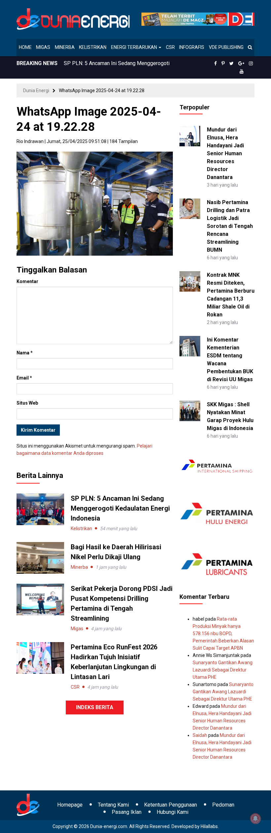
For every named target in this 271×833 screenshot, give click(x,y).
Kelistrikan (92, 47)
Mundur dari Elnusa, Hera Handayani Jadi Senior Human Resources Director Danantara (225, 153)
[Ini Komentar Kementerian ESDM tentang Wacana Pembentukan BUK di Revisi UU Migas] (189, 345)
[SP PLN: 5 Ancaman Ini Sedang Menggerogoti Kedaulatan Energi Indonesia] (40, 509)
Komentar (27, 281)
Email (24, 377)
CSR (170, 47)
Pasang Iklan (126, 812)
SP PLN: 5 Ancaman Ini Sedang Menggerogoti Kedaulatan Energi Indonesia (120, 508)
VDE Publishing (226, 47)
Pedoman (223, 805)
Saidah (200, 735)
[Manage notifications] (255, 818)
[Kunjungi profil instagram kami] (250, 63)
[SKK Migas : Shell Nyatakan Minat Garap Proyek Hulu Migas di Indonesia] (189, 410)
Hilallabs (209, 826)
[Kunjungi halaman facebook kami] (215, 63)
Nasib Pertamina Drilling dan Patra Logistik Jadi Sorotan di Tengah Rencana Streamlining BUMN (230, 226)
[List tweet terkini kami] (231, 63)
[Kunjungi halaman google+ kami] (241, 63)
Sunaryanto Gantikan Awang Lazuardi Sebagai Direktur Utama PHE (222, 670)
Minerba (65, 47)
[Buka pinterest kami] (223, 63)
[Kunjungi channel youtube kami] (241, 71)
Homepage (70, 805)
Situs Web (27, 403)
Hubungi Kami (172, 812)
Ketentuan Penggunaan (170, 805)
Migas (43, 47)
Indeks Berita (94, 707)
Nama (25, 352)
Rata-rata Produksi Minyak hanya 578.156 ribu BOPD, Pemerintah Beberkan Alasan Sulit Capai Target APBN (223, 633)
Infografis (191, 47)
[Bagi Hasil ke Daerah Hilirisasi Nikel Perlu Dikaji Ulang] (40, 557)
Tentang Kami (113, 805)
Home (25, 47)
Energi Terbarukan (134, 47)
